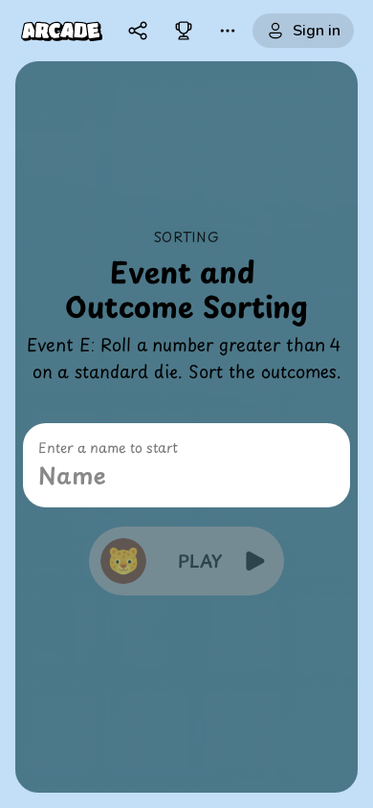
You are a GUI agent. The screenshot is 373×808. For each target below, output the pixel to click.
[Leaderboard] (184, 30)
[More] (227, 30)
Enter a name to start (108, 448)
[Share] (138, 30)
